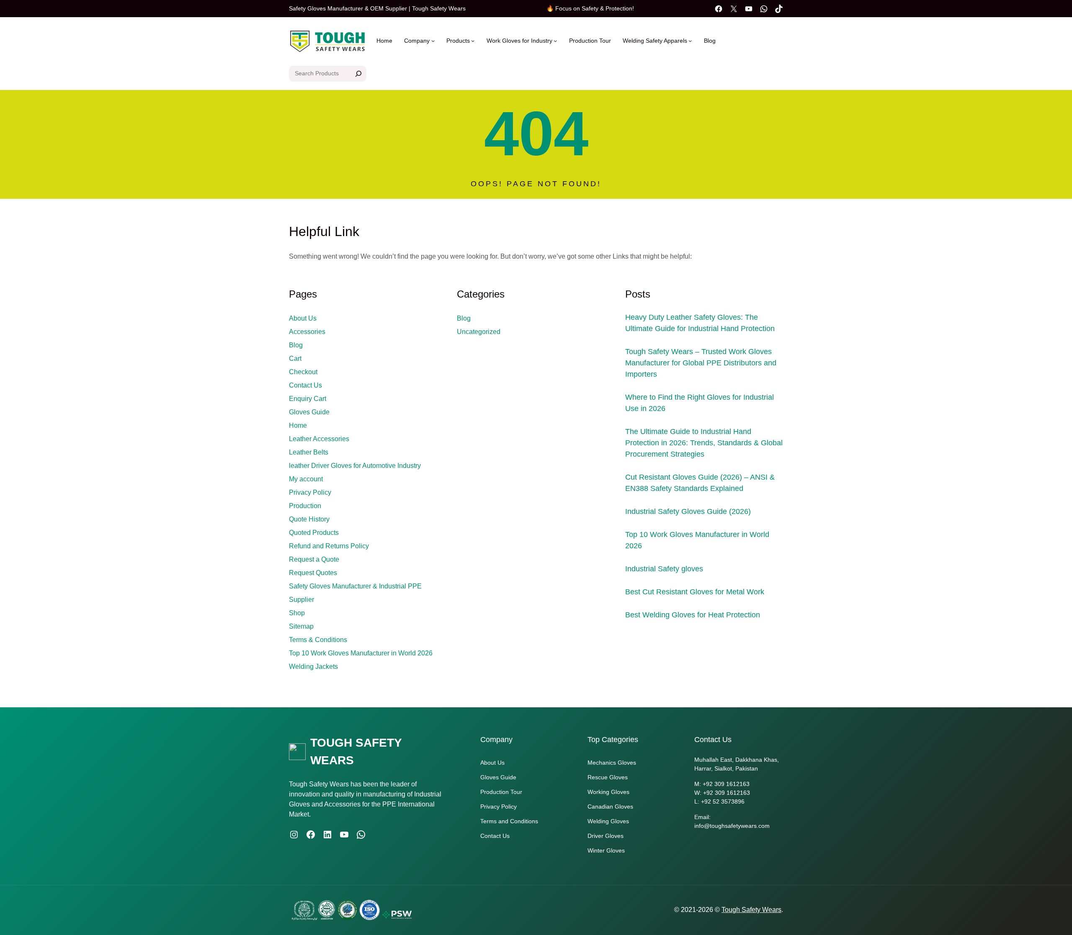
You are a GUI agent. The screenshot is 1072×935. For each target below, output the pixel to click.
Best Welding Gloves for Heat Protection (692, 615)
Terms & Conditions (318, 639)
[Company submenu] (433, 40)
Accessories (307, 331)
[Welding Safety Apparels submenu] (690, 40)
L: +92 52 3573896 (719, 801)
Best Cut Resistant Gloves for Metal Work (694, 592)
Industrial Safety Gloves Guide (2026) (688, 511)
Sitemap (301, 626)
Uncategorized (478, 331)
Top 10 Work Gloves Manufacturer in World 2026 (361, 653)
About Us (303, 318)
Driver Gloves (606, 835)
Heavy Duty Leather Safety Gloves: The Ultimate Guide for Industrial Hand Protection (700, 323)
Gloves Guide (309, 412)
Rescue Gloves (608, 777)
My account (306, 479)
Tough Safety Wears (751, 909)
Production (305, 505)
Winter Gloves (606, 850)
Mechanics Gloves (612, 762)
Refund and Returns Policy (329, 546)
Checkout (303, 371)
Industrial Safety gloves (664, 569)
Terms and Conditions (509, 821)
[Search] (358, 74)
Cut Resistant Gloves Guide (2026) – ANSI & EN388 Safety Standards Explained (700, 483)
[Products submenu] (472, 40)
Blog (296, 345)
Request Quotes (313, 572)
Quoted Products (314, 532)
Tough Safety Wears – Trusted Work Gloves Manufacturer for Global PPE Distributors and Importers (700, 362)
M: (698, 784)
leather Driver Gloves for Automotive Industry (355, 465)
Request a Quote (314, 559)
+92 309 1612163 (726, 784)
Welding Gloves (608, 821)
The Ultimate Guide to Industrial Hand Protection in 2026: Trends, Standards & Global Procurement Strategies (704, 442)
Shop (297, 612)
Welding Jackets (313, 666)
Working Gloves (608, 792)
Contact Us (305, 385)
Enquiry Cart (307, 398)
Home (384, 40)
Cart (295, 358)
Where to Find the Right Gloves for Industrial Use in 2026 (699, 403)
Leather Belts (308, 452)
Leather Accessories (319, 438)
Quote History (309, 519)
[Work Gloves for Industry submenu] (555, 40)
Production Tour (501, 792)
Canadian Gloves (610, 806)
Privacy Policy (310, 492)
